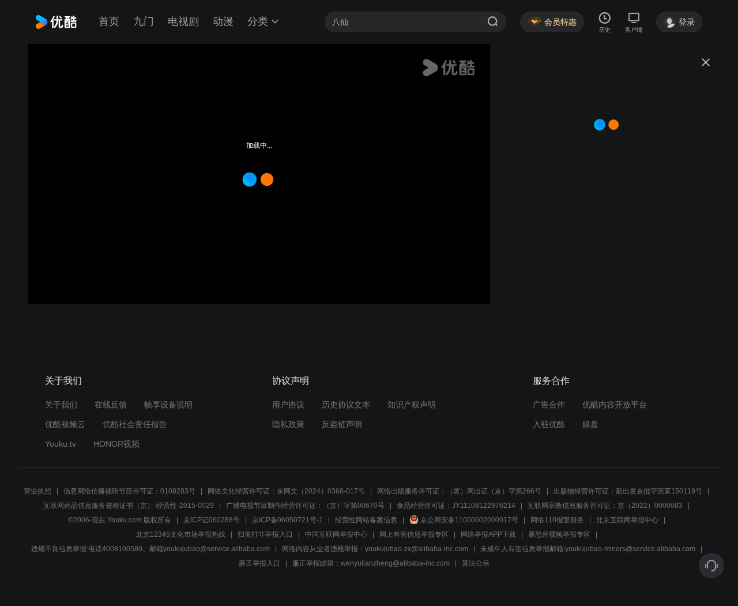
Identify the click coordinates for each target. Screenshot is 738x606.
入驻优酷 (549, 424)
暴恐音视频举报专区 (559, 534)
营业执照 (37, 491)
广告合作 (549, 404)
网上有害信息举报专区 (414, 534)
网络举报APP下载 (488, 534)
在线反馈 (111, 404)
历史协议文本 (346, 404)
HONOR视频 (116, 443)
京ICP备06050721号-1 (287, 520)
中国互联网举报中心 (336, 534)
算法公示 (476, 563)
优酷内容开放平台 (614, 404)
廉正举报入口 (259, 563)
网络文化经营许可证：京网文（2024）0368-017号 (286, 491)
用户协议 (288, 404)
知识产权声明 (411, 404)
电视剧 (183, 21)
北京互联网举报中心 (627, 520)
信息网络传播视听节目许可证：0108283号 (129, 491)
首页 (109, 21)
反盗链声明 (342, 424)
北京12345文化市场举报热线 (180, 534)
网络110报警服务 (557, 520)
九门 (143, 21)
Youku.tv (60, 443)
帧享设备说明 (168, 404)
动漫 (223, 21)
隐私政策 (288, 424)
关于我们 (61, 404)
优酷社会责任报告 (135, 424)
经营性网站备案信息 (366, 520)
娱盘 (590, 424)
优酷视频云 (65, 424)
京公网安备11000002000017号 (469, 520)
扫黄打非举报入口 (265, 534)
